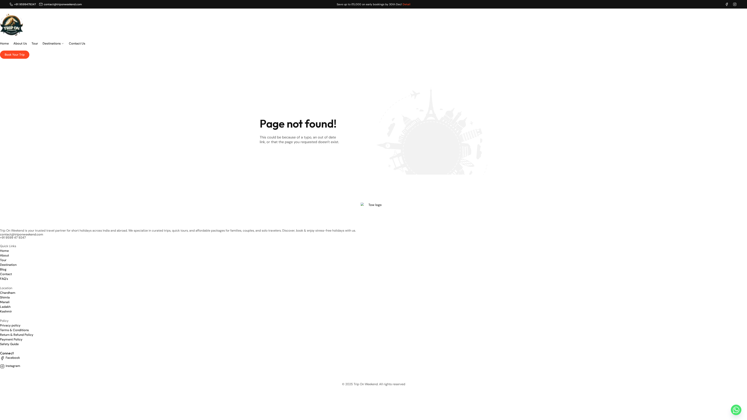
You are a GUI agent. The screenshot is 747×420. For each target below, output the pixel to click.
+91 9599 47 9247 (13, 237)
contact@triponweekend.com (21, 234)
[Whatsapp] (736, 410)
